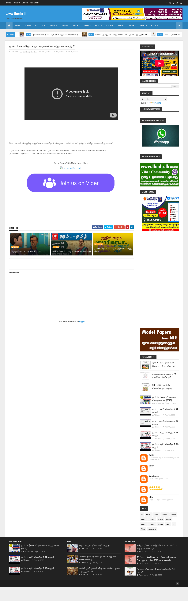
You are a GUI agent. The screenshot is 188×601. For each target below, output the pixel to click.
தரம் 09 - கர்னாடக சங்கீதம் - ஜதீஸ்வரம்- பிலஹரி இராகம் (113, 250)
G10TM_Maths (58, 51)
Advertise (9, 3)
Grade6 (168, 519)
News (18, 34)
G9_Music (98, 244)
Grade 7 (87, 25)
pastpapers (152, 529)
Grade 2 (143, 25)
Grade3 (143, 519)
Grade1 (156, 514)
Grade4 (152, 519)
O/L (43, 25)
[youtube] (180, 2)
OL (174, 524)
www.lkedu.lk (16, 13)
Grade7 (143, 524)
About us (25, 3)
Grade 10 (53, 25)
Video (75, 51)
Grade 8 (76, 25)
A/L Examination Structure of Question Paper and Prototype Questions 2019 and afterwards (156, 558)
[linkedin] (173, 2)
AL (142, 514)
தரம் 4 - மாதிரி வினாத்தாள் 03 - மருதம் (37, 568)
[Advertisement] (159, 276)
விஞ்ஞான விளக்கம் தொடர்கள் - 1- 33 (25, 251)
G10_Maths (46, 51)
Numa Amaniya (154, 476)
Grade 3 (132, 25)
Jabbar (151, 497)
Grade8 (152, 524)
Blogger (82, 321)
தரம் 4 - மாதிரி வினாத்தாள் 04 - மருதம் (37, 556)
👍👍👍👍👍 (154, 487)
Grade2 (173, 514)
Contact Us (16, 3)
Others (27, 25)
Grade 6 (98, 25)
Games (17, 25)
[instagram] (169, 2)
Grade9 (160, 524)
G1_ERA (55, 247)
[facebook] (166, 2)
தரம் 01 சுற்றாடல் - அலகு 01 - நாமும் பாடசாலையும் (72, 251)
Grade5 (160, 519)
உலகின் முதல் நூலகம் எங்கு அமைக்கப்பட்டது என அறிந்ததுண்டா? (110, 34)
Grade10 (68, 51)
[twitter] (177, 2)
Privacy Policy (34, 3)
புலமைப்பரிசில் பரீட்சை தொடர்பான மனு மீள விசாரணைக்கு (44, 34)
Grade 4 (121, 25)
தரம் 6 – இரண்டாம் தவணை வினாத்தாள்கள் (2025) (164, 399)
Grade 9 (65, 25)
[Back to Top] (177, 583)
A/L (36, 25)
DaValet (151, 455)
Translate (157, 102)
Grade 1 (154, 25)
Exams (148, 514)
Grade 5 (109, 25)
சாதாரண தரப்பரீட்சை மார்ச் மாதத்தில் (95, 545)
